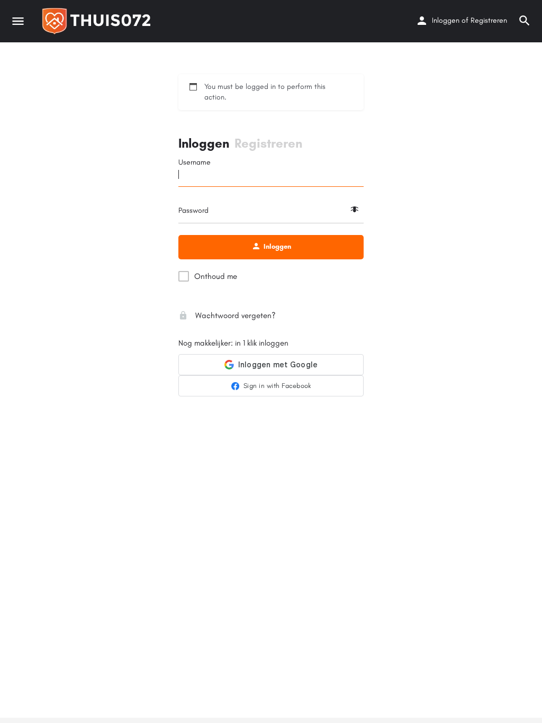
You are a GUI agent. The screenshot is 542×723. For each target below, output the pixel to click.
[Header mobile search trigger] (524, 21)
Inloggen (445, 20)
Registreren (489, 20)
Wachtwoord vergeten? (234, 315)
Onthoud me (215, 276)
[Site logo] (99, 21)
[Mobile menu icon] (18, 21)
